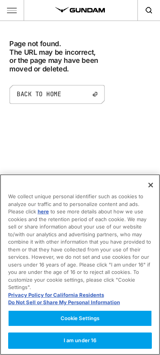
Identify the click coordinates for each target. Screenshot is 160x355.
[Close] (150, 185)
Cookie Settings (80, 318)
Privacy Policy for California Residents (56, 295)
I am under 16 (80, 340)
